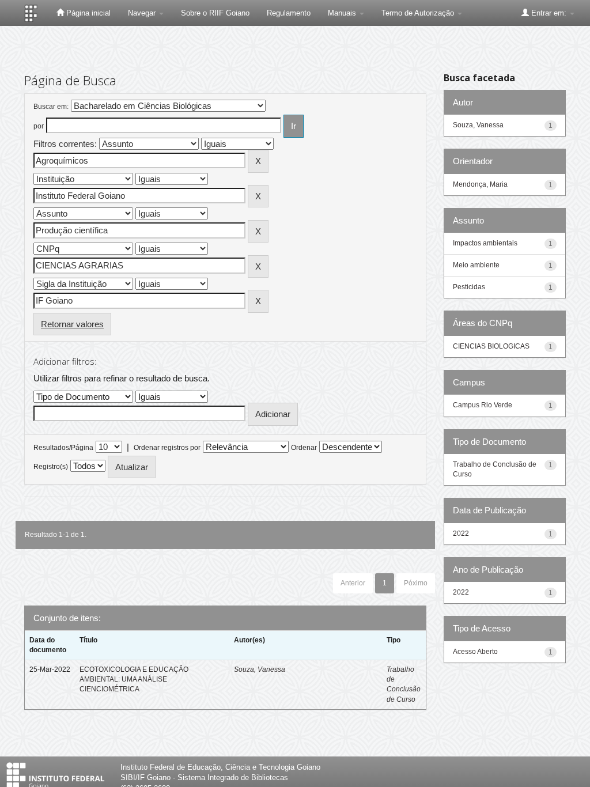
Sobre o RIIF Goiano (215, 13)
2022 (461, 533)
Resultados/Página (63, 448)
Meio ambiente (476, 265)
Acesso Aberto (475, 652)
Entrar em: (549, 13)
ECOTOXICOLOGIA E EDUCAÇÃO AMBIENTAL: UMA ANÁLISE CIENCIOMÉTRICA (134, 679)
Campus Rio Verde (482, 405)
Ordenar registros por (167, 448)
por (38, 126)
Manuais (343, 13)
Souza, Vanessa (259, 669)
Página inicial (87, 13)
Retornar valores (72, 324)
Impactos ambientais (485, 243)
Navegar (143, 13)
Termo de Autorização (418, 13)
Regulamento (289, 13)
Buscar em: (51, 107)
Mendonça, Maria (480, 184)
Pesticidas (469, 287)
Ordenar (304, 448)
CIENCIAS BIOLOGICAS (491, 346)
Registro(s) (50, 467)
